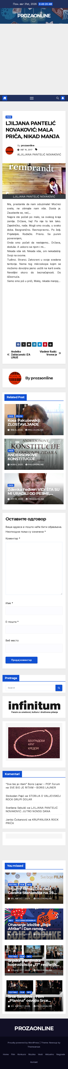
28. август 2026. (21, 934)
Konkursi (22, 1054)
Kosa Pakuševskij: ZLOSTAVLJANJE (24, 422)
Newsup (53, 1042)
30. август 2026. (21, 898)
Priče (8, 117)
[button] (57, 98)
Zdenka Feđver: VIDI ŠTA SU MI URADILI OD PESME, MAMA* (33, 493)
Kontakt (34, 1062)
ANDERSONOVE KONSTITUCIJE (23, 457)
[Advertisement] (34, 59)
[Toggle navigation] (31, 98)
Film (22, 885)
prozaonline (27, 145)
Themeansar (34, 1046)
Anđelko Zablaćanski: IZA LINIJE (20, 354)
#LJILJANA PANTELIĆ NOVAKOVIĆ (39, 154)
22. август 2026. (21, 1006)
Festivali (13, 885)
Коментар (13, 538)
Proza (19, 416)
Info (29, 885)
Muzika (31, 1054)
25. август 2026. (21, 970)
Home (6, 1054)
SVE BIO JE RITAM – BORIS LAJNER (33, 787)
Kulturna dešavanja (26, 920)
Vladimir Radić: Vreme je (48, 353)
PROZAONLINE (33, 16)
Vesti (40, 1054)
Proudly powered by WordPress (24, 1042)
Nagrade (60, 1054)
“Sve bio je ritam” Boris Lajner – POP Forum (33, 784)
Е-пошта (12, 621)
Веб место (12, 640)
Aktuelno (49, 1054)
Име (9, 603)
